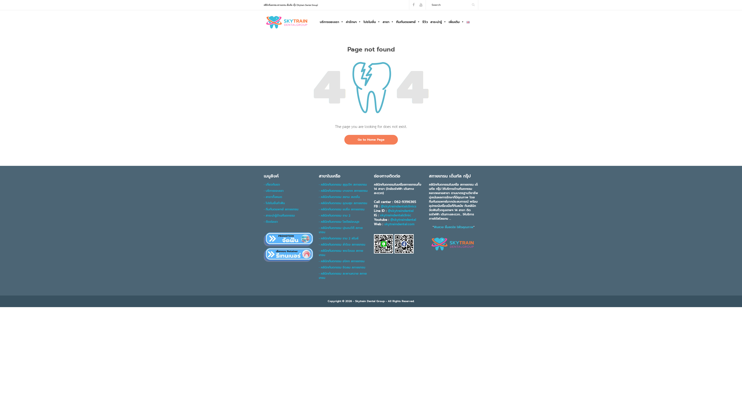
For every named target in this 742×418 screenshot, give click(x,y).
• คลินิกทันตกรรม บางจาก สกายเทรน (343, 190)
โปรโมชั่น (369, 21)
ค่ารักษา (351, 21)
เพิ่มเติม (454, 21)
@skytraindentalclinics (398, 206)
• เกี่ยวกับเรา (272, 184)
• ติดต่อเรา (271, 221)
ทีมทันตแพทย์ (406, 21)
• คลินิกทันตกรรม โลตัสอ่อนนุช (339, 221)
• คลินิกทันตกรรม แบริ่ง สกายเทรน (341, 209)
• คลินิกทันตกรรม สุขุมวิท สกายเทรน (343, 184)
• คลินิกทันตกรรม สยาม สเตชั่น (339, 197)
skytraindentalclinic (395, 215)
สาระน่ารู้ (436, 21)
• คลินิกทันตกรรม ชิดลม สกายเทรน (342, 267)
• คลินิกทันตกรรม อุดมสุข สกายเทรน (343, 203)
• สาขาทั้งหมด (273, 197)
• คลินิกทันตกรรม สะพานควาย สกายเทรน (343, 275)
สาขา (386, 21)
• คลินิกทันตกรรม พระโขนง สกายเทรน (341, 252)
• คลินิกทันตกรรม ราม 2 (334, 215)
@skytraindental (401, 210)
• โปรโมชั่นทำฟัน (274, 203)
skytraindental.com (399, 224)
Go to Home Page (371, 139)
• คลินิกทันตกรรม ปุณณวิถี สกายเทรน (341, 230)
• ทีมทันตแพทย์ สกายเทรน (281, 209)
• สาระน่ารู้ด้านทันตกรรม (279, 215)
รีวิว (425, 21)
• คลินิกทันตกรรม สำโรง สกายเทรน (342, 244)
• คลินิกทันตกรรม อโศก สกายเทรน (341, 261)
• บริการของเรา (274, 190)
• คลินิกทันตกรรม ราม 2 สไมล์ (338, 238)
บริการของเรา (329, 21)
